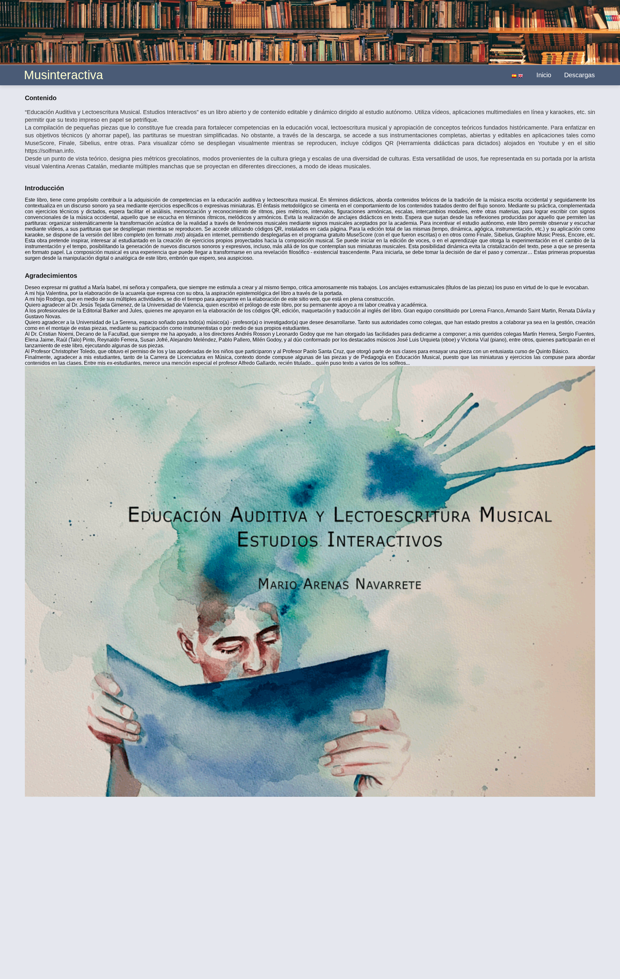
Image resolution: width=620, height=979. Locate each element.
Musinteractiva (63, 75)
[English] (520, 76)
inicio (543, 75)
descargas (579, 75)
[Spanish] (514, 76)
